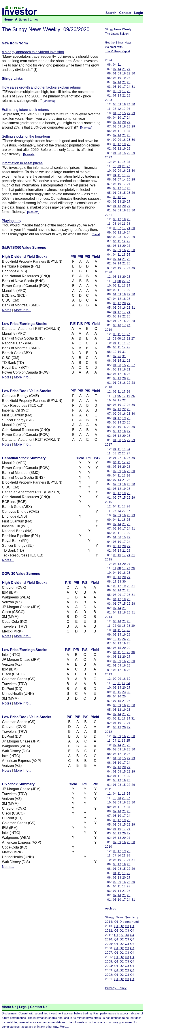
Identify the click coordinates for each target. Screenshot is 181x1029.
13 (119, 122)
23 (128, 126)
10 (119, 78)
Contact (125, 13)
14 (119, 69)
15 (124, 113)
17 (124, 86)
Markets (48, 101)
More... (64, 1026)
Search (111, 13)
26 (128, 108)
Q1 (116, 921)
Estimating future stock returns (25, 110)
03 (115, 86)
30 (133, 73)
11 (119, 64)
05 (115, 78)
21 (124, 69)
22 (128, 73)
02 (115, 126)
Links (34, 19)
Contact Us (38, 1007)
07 (115, 69)
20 (124, 122)
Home (8, 19)
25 (128, 78)
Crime (95, 234)
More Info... (22, 310)
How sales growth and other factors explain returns (41, 87)
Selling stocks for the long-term (26, 136)
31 (133, 86)
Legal (23, 1007)
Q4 (132, 926)
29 (133, 113)
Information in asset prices (22, 163)
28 (128, 82)
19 (124, 78)
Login (138, 13)
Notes (6, 310)
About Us (9, 1007)
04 (115, 64)
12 (119, 108)
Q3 (127, 926)
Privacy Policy (116, 988)
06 (114, 166)
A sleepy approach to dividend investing (33, 52)
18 (124, 161)
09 (119, 73)
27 (128, 69)
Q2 (122, 926)
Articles (21, 19)
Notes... (8, 560)
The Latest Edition (116, 33)
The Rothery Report (117, 51)
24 (128, 86)
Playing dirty (11, 221)
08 (119, 153)
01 (115, 73)
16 (124, 73)
